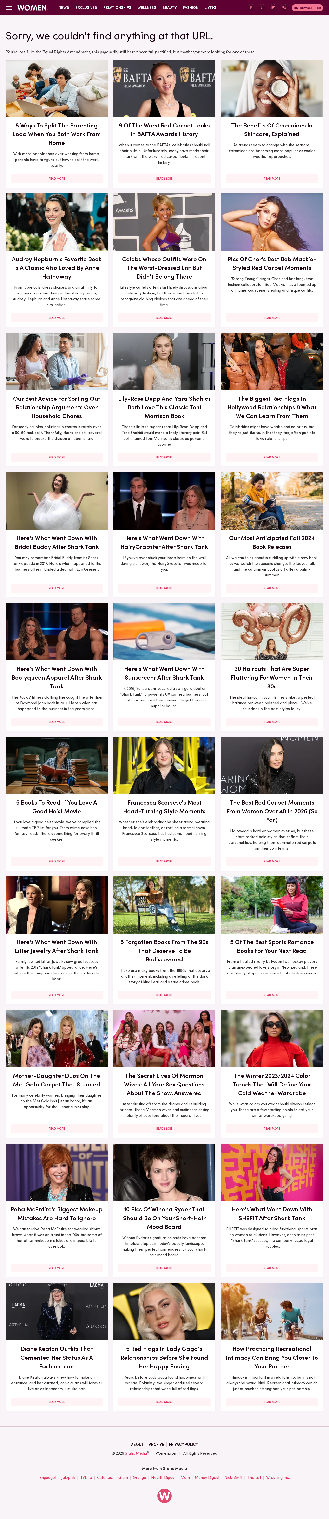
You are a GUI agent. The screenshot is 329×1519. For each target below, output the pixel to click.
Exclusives (86, 7)
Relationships (117, 7)
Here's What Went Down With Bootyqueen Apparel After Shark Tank (57, 677)
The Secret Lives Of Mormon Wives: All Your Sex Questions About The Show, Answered (164, 1084)
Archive (156, 1444)
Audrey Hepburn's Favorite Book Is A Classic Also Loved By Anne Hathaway (57, 267)
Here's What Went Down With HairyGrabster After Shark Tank (164, 542)
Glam (123, 1477)
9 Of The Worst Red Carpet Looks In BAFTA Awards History (164, 130)
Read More (57, 178)
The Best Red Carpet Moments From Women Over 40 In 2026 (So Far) (272, 811)
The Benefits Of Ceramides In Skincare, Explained (272, 130)
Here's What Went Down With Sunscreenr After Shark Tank (164, 673)
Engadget (47, 1477)
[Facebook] (251, 7)
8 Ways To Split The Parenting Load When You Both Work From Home (57, 134)
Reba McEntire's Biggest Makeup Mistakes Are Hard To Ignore (57, 1213)
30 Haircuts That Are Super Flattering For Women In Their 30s (272, 677)
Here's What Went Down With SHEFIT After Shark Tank (272, 1213)
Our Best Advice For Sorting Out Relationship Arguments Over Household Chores (56, 407)
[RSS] (284, 7)
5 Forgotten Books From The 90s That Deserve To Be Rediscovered (164, 950)
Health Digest (163, 1477)
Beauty (170, 7)
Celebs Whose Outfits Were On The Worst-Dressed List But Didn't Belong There (164, 267)
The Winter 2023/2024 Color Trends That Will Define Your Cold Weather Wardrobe (272, 1084)
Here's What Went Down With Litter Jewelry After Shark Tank (57, 946)
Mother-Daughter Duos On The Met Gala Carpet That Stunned (56, 1080)
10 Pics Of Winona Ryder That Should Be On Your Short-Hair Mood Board (164, 1218)
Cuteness (105, 1477)
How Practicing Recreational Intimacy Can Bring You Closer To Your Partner (272, 1357)
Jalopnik (68, 1477)
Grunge (139, 1477)
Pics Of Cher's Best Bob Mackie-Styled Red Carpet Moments (272, 263)
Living (210, 7)
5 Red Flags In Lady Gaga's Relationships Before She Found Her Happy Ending (164, 1357)
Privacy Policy (183, 1444)
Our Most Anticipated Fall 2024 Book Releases (272, 542)
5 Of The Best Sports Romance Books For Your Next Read (272, 946)
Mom (185, 1477)
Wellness (147, 7)
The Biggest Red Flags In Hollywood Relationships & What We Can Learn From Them (271, 407)
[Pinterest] (262, 7)
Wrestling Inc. (278, 1477)
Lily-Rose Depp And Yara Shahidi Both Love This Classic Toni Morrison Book (164, 407)
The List (254, 1477)
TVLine (86, 1477)
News (64, 7)
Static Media (136, 1453)
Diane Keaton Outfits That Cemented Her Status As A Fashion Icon (56, 1357)
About (137, 1444)
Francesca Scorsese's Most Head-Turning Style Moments (164, 807)
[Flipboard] (273, 7)
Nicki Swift (233, 1477)
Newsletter (310, 8)
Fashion (190, 7)
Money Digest (207, 1477)
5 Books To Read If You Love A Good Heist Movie (56, 807)
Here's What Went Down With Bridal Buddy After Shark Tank (57, 542)
